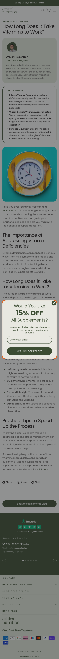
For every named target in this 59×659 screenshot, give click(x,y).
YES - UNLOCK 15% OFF (29, 351)
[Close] (53, 303)
